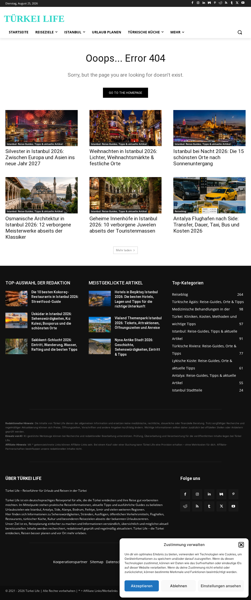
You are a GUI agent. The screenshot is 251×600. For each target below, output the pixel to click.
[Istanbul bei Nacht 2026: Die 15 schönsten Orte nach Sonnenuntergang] (209, 128)
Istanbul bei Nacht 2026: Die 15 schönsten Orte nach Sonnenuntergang (208, 157)
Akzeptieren (141, 586)
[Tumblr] (232, 3)
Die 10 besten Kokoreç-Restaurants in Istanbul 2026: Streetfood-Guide (55, 297)
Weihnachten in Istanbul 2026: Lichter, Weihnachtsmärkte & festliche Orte (123, 157)
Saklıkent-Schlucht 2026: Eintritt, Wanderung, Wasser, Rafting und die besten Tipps (54, 344)
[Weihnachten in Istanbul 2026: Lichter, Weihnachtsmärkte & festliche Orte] (125, 128)
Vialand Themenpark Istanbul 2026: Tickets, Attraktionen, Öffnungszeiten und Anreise (138, 323)
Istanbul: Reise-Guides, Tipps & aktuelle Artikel (35, 144)
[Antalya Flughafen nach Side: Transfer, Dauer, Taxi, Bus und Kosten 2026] (209, 195)
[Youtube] (243, 3)
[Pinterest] (215, 3)
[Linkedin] (204, 3)
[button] (241, 544)
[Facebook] (192, 3)
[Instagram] (198, 3)
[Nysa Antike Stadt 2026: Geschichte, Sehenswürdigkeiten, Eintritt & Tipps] (100, 346)
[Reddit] (220, 3)
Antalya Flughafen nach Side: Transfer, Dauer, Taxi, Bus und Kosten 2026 (206, 225)
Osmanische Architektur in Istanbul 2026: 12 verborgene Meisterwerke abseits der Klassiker (38, 228)
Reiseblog (180, 211)
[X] (237, 3)
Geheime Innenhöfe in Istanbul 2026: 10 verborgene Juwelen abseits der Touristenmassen (123, 225)
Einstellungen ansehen (221, 586)
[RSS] (226, 3)
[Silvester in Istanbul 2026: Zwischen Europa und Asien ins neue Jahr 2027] (41, 128)
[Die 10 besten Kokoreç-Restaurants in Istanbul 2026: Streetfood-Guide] (16, 298)
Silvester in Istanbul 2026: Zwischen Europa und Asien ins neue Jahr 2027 (40, 157)
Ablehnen (178, 586)
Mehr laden (124, 250)
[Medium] (209, 3)
